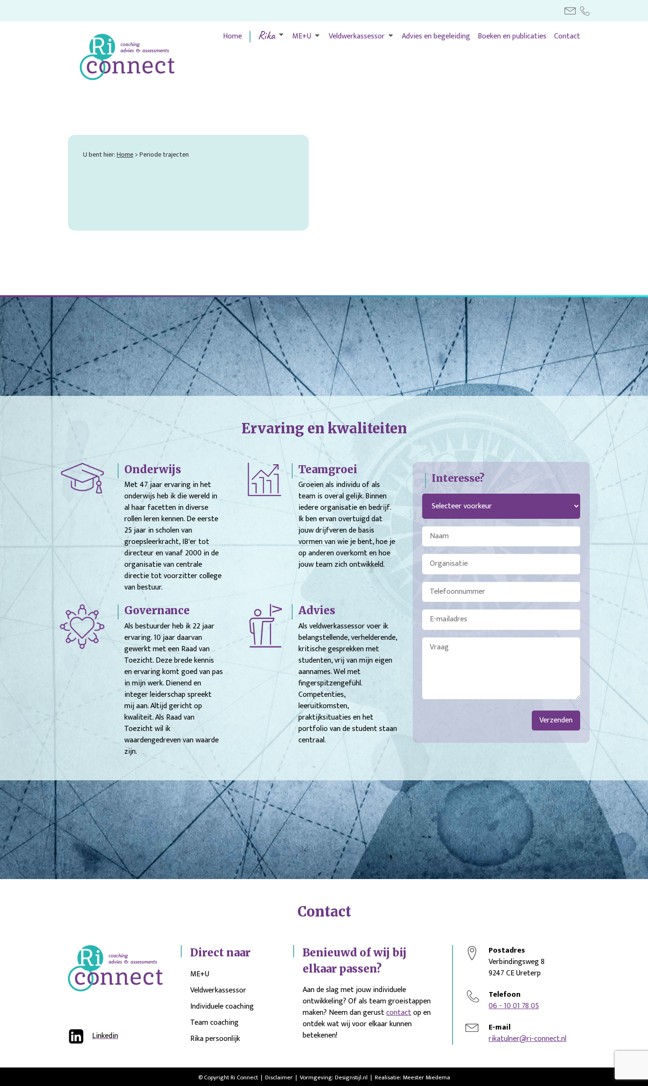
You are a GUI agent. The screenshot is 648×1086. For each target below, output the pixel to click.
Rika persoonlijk (215, 1039)
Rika (266, 35)
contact (398, 1012)
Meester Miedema (426, 1078)
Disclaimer (279, 1078)
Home (232, 36)
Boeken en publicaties (512, 36)
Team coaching (214, 1023)
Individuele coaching (222, 1007)
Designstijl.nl (351, 1078)
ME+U (301, 36)
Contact (567, 36)
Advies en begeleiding (436, 36)
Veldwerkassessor (357, 36)
